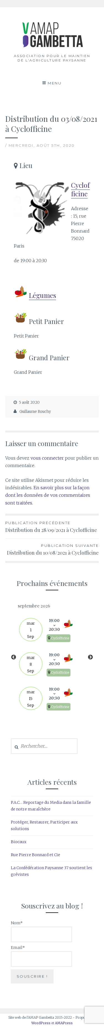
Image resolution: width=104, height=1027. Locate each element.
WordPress (40, 1023)
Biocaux (18, 841)
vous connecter (47, 458)
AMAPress (64, 1023)
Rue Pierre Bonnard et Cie (35, 854)
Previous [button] (13, 657)
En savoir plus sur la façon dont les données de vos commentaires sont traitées (47, 495)
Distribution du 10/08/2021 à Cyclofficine (53, 549)
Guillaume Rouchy (35, 411)
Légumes (42, 295)
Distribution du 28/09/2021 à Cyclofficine (51, 527)
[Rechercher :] (44, 746)
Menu (55, 83)
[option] (52, 657)
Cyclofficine (80, 189)
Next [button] (90, 657)
